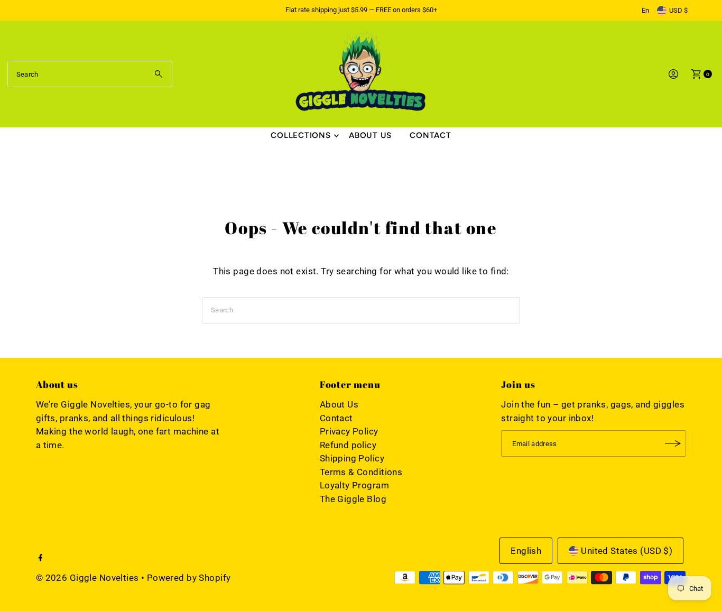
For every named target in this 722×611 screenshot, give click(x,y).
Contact (430, 135)
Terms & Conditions (361, 472)
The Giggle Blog (353, 499)
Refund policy (348, 445)
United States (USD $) (626, 550)
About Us (370, 135)
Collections (300, 135)
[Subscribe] (673, 443)
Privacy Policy (349, 431)
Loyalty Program (354, 485)
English (526, 550)
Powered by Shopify (189, 577)
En (645, 10)
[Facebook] (41, 558)
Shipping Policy (352, 458)
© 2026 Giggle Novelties (87, 577)
